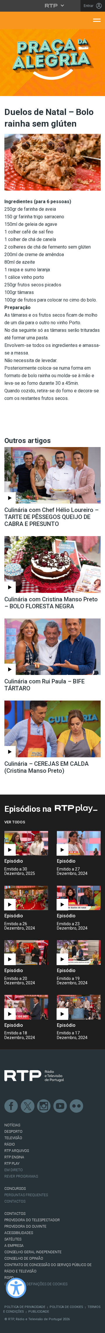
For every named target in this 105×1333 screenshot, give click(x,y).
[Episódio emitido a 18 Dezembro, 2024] (79, 1007)
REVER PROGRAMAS (21, 1176)
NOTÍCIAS (12, 1125)
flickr (77, 1106)
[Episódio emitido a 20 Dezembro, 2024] (79, 952)
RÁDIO (9, 1144)
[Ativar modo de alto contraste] (16, 1288)
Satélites (12, 1239)
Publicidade (38, 1311)
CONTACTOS (14, 1214)
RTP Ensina (14, 1157)
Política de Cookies (66, 1307)
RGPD (9, 1278)
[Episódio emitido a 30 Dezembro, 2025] (79, 843)
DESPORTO (13, 1132)
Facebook (11, 1106)
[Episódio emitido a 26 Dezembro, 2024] (79, 898)
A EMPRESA (14, 1246)
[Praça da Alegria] (52, 59)
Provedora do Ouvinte (25, 1226)
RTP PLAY (12, 1164)
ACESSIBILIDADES (18, 1233)
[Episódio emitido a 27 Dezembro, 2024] (26, 898)
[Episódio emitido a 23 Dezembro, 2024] (26, 952)
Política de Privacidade (24, 1307)
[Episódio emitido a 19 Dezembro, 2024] (26, 1007)
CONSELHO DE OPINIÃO (23, 1258)
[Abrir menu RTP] (52, 5)
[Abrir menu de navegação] (97, 19)
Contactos (14, 1201)
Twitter (28, 1106)
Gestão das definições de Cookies (35, 1284)
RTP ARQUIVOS (16, 1151)
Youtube (60, 1106)
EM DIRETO (13, 1170)
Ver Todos (14, 822)
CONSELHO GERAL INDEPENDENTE (33, 1252)
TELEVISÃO (13, 1138)
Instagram (44, 1106)
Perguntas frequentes (26, 1195)
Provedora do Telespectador (32, 1220)
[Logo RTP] (34, 1076)
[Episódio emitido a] (26, 843)
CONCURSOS (15, 1189)
